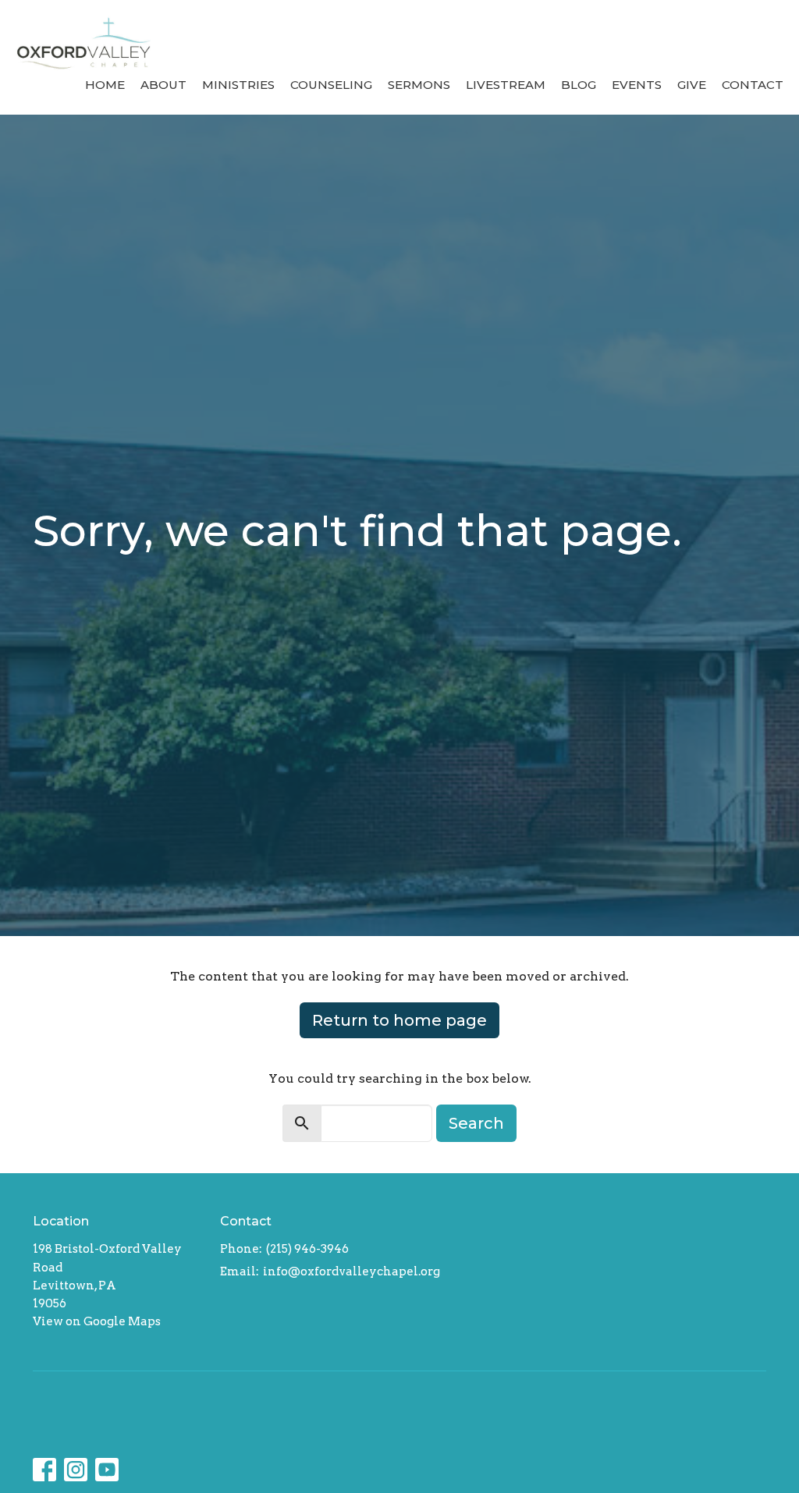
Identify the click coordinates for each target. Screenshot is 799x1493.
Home (105, 84)
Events (637, 84)
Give (691, 84)
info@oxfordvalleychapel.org (351, 1271)
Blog (578, 84)
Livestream (505, 84)
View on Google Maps (97, 1321)
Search (476, 1123)
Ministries (238, 84)
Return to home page (399, 1020)
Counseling (331, 84)
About (163, 84)
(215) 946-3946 (307, 1249)
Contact (752, 84)
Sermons (419, 84)
